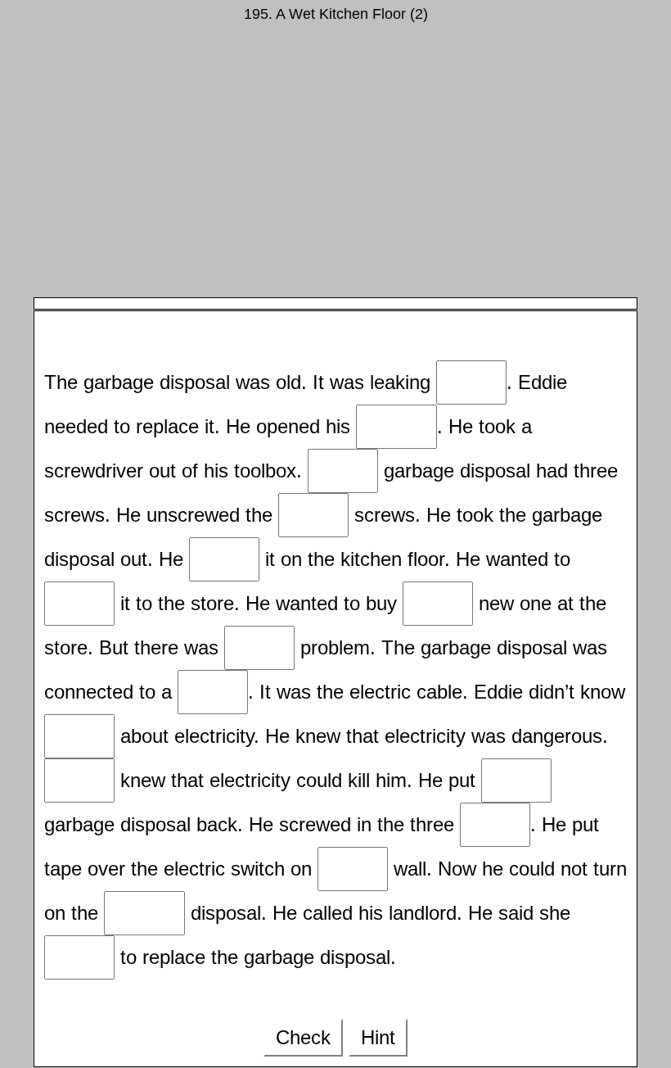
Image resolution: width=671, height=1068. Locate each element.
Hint (378, 1037)
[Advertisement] (335, 166)
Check (303, 1037)
